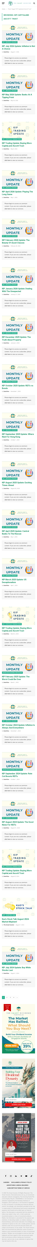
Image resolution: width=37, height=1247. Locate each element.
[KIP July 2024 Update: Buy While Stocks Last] (18, 955)
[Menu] (3, 3)
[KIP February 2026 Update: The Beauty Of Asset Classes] (18, 228)
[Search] (34, 3)
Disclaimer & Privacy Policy (21, 1182)
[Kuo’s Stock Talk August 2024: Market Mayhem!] (18, 907)
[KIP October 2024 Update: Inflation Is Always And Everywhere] (18, 713)
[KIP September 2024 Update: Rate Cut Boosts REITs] (18, 761)
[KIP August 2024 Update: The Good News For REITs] (18, 810)
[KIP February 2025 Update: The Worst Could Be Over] (18, 664)
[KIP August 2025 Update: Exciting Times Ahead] (18, 470)
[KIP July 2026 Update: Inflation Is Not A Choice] (18, 34)
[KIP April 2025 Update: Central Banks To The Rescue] (18, 519)
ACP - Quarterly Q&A (9, 915)
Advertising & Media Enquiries (17, 1185)
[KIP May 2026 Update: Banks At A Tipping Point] (18, 82)
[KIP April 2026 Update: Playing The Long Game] (18, 179)
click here (7, 63)
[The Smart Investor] (19, 3)
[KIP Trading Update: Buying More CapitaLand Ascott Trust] (18, 131)
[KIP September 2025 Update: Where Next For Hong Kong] (18, 422)
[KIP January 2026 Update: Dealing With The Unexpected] (18, 276)
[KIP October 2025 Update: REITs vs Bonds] (18, 373)
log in (11, 58)
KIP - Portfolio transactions (12, 139)
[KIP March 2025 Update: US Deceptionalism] (18, 567)
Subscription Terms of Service (18, 1188)
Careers (6, 1182)
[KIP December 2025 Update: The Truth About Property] (18, 325)
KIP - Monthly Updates (10, 42)
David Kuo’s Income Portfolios (12, 672)
